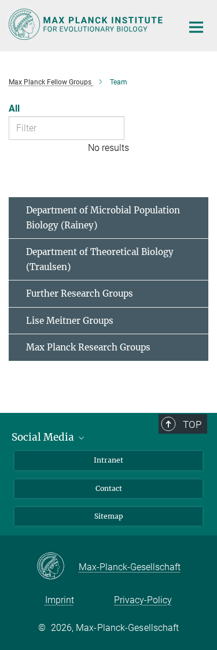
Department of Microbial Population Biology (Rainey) (103, 218)
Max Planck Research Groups (88, 347)
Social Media (44, 437)
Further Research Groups (79, 293)
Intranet (108, 460)
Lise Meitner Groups (69, 320)
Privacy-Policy (143, 599)
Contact (108, 488)
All (14, 108)
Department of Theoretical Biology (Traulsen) (100, 259)
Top (192, 424)
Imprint (59, 599)
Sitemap (108, 516)
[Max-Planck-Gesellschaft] (57, 567)
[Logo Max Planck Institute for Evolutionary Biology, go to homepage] (87, 24)
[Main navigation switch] (196, 27)
